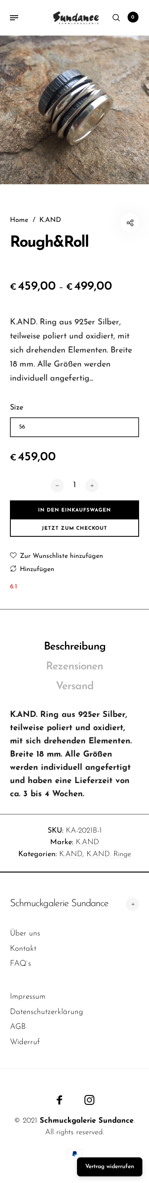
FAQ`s (20, 964)
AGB (18, 1027)
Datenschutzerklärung (46, 1012)
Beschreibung (75, 646)
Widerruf (25, 1042)
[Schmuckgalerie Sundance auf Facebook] (60, 1100)
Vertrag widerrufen (109, 1167)
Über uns (25, 934)
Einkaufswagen (133, 17)
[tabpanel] (74, 110)
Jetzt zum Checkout (74, 528)
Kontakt (23, 949)
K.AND (87, 842)
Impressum (28, 997)
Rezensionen (74, 666)
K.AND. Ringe (109, 854)
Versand (75, 686)
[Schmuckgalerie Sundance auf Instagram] (89, 1100)
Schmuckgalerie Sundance (59, 904)
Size (16, 408)
